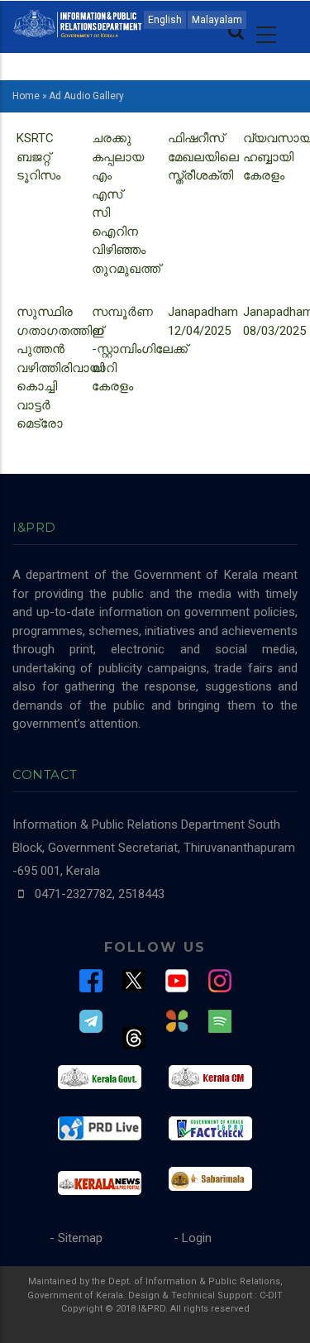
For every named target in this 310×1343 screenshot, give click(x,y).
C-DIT (271, 1295)
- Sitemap (76, 1238)
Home (26, 96)
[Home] (77, 22)
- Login (193, 1238)
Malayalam (217, 20)
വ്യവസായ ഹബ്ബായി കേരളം (218, 139)
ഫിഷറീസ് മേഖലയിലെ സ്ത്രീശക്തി (141, 139)
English (165, 20)
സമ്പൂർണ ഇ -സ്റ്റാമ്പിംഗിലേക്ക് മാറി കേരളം (140, 349)
